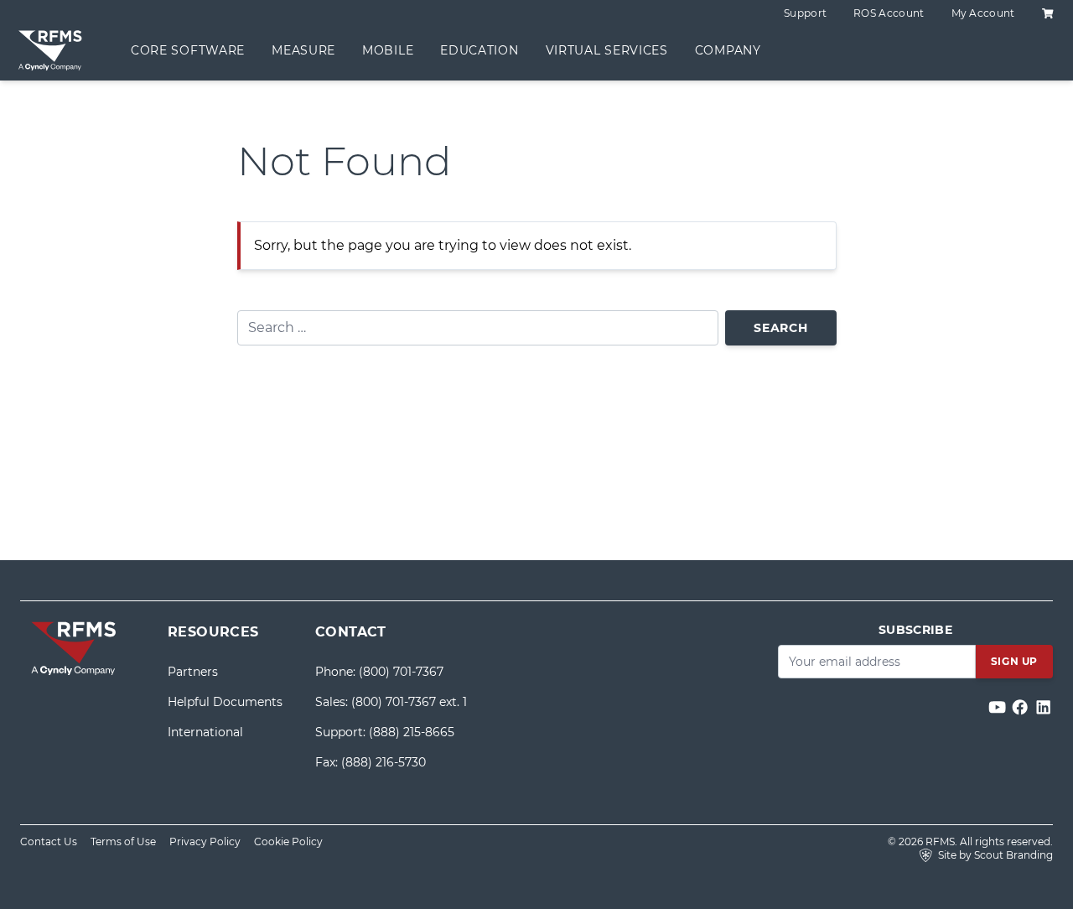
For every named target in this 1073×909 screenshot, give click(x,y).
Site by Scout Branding (994, 855)
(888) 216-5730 (383, 762)
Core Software (188, 50)
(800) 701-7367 (401, 671)
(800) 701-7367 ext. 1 (409, 701)
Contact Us (48, 841)
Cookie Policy (288, 841)
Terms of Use (123, 841)
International (205, 732)
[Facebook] (1021, 707)
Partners (193, 671)
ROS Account (888, 13)
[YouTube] (998, 707)
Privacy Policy (205, 841)
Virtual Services (607, 50)
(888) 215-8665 (411, 732)
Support (805, 13)
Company (728, 50)
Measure (303, 50)
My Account (983, 13)
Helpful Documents (225, 701)
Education (479, 50)
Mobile (387, 50)
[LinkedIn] (1043, 707)
